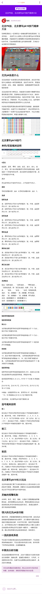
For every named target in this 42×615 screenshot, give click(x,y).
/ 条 (20, 2)
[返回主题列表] (2, 2)
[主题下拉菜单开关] (40, 2)
